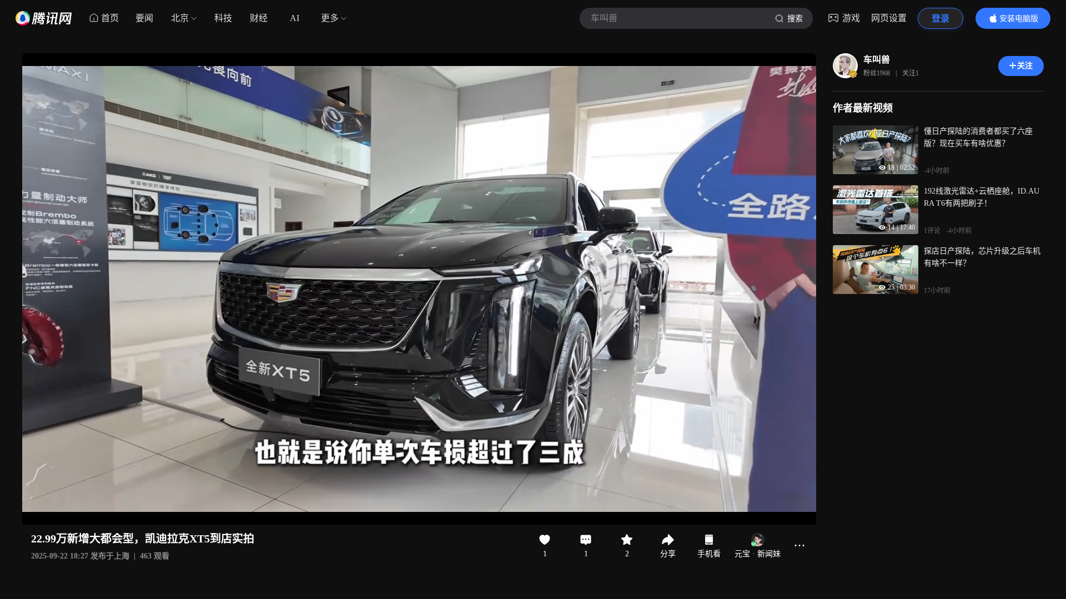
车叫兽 (876, 59)
